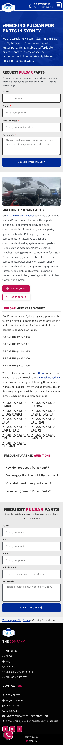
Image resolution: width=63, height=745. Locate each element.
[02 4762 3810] (30, 5)
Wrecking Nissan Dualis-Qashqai (43, 412)
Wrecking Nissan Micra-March (14, 412)
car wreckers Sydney (48, 378)
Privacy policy (31, 737)
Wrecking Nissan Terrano (14, 444)
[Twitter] (12, 729)
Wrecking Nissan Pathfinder (14, 428)
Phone (6, 106)
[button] (59, 5)
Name (5, 91)
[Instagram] (19, 729)
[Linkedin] (5, 729)
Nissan (41, 373)
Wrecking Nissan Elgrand (43, 420)
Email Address (10, 120)
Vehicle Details (10, 567)
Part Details (8, 581)
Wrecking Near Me (11, 620)
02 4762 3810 (42, 4)
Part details (8, 135)
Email (5, 539)
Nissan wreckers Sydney (20, 216)
